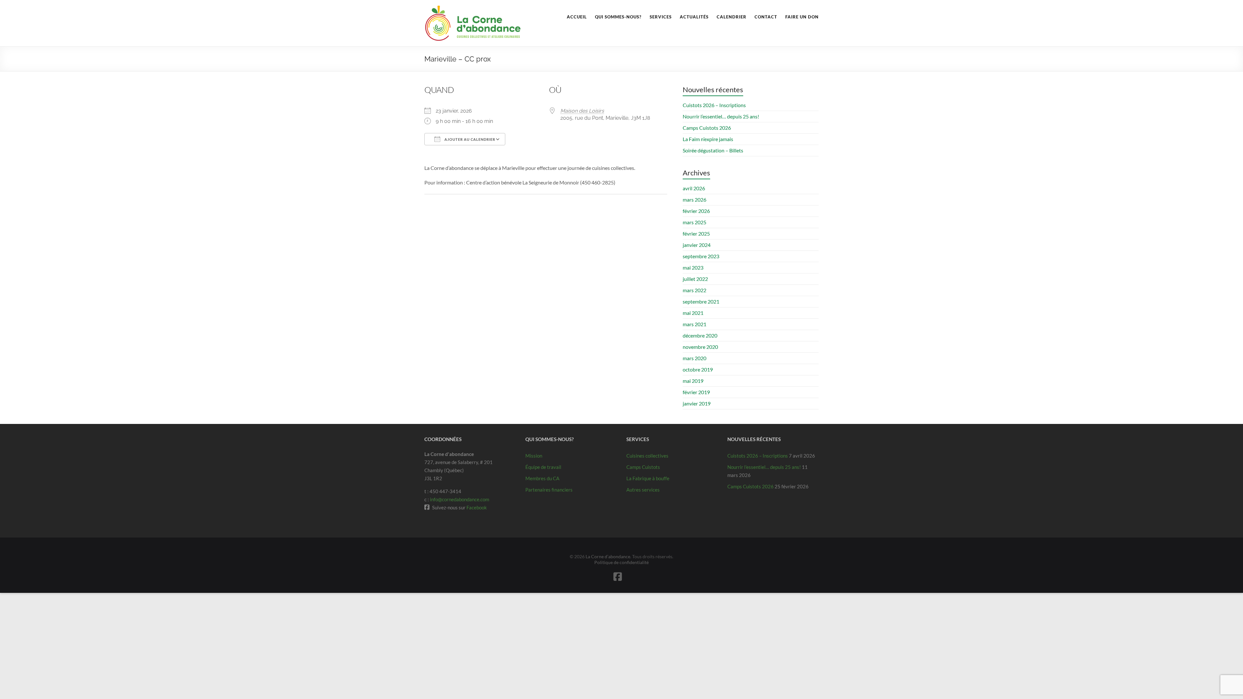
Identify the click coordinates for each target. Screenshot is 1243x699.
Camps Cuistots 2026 (707, 128)
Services (661, 16)
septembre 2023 (701, 256)
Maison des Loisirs (582, 111)
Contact (766, 16)
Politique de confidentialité (621, 562)
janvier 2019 (697, 403)
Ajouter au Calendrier (469, 139)
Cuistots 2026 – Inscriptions (714, 105)
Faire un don (802, 16)
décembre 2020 (700, 335)
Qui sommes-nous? (618, 16)
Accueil (577, 16)
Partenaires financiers (549, 490)
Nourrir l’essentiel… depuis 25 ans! (721, 116)
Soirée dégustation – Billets (713, 150)
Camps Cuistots (643, 467)
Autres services (643, 490)
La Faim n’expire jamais (708, 139)
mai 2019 (693, 381)
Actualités (694, 16)
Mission (533, 456)
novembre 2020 (700, 347)
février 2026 (696, 211)
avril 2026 (694, 188)
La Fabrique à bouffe (647, 478)
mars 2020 (694, 358)
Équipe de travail (543, 467)
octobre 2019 (698, 369)
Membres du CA (542, 478)
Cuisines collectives (647, 456)
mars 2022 (694, 290)
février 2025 (696, 233)
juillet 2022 (695, 279)
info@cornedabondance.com (459, 499)
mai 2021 (693, 313)
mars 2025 (694, 222)
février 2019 (696, 392)
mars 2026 (694, 199)
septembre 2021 (701, 301)
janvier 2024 (697, 245)
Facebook (476, 507)
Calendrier (731, 16)
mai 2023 (693, 267)
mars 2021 (694, 324)
